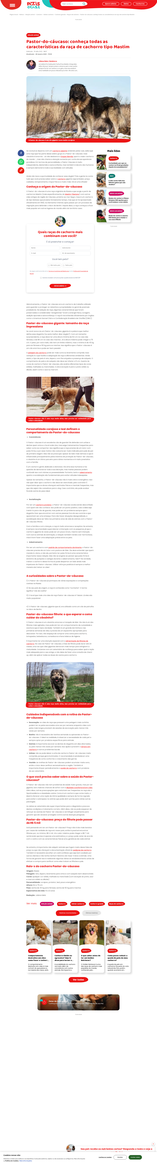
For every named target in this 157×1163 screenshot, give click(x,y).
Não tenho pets (55, 265)
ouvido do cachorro (68, 768)
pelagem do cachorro (37, 353)
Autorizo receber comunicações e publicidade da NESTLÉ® (61, 278)
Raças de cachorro (116, 904)
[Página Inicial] (33, 5)
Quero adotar (110, 3)
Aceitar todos (135, 1157)
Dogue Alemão (67, 156)
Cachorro (62, 904)
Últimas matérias (92, 913)
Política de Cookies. (12, 1161)
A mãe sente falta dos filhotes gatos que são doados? (117, 183)
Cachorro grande (96, 904)
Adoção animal (33, 35)
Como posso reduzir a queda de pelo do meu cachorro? (118, 958)
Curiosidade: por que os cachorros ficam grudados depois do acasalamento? (118, 165)
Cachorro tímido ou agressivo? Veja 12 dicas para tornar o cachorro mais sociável (65, 959)
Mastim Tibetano (72, 194)
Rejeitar (120, 1157)
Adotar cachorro (78, 904)
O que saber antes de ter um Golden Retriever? (90, 958)
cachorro (62, 179)
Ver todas (78, 980)
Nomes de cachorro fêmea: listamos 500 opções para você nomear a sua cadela (119, 200)
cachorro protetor (44, 505)
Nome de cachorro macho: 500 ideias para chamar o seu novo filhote (118, 218)
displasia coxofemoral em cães (79, 787)
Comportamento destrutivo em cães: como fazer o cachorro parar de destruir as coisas (38, 960)
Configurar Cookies (105, 1157)
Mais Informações (25, 1161)
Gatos (126, 3)
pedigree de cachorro (82, 850)
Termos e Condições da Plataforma (59, 271)
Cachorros (140, 3)
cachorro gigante (60, 151)
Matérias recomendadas (67, 913)
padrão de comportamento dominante (65, 547)
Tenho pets (68, 265)
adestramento (86, 472)
